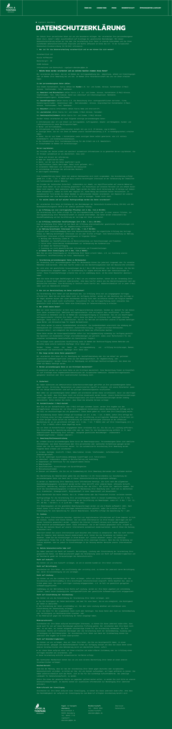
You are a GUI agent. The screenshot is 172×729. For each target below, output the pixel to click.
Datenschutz (120, 708)
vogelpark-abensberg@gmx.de (76, 67)
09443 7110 (70, 715)
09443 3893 (98, 708)
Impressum (119, 706)
